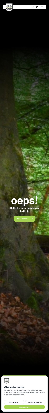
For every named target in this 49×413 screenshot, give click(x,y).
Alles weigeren (14, 402)
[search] (32, 7)
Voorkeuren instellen (35, 402)
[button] (42, 7)
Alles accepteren (24, 407)
